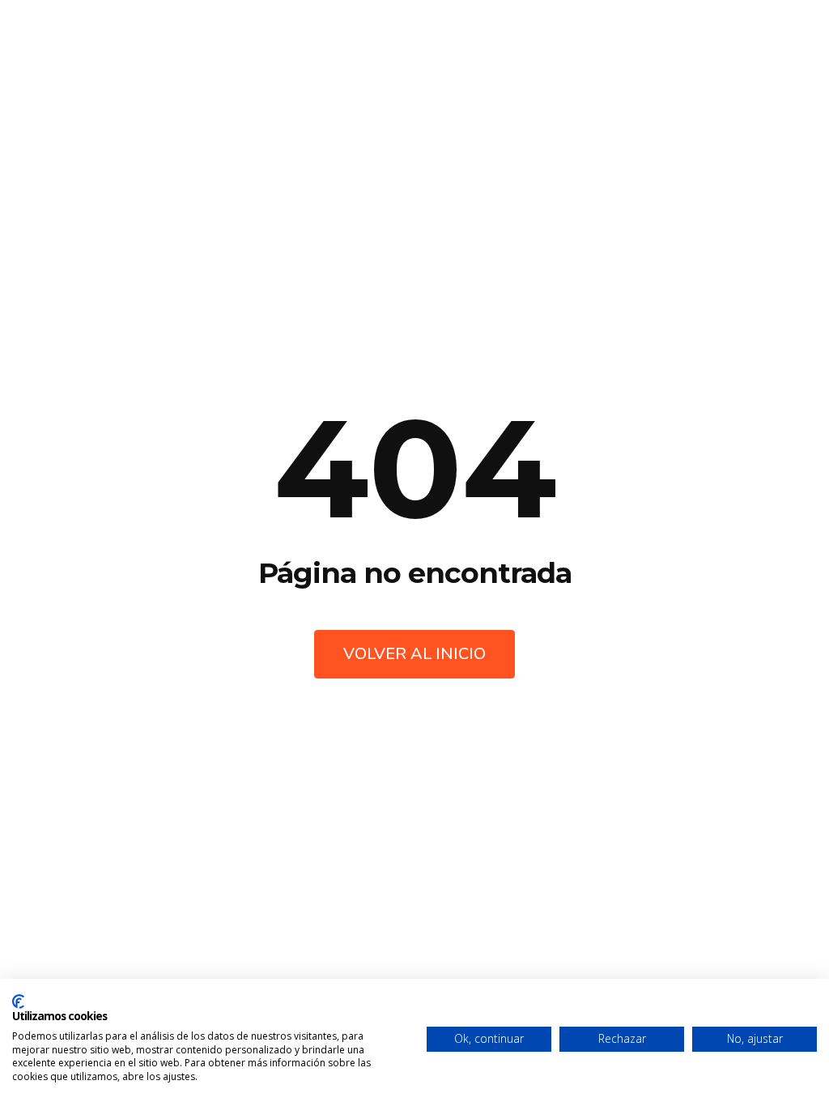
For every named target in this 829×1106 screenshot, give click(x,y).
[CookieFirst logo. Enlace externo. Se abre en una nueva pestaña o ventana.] (18, 1001)
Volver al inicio (414, 654)
